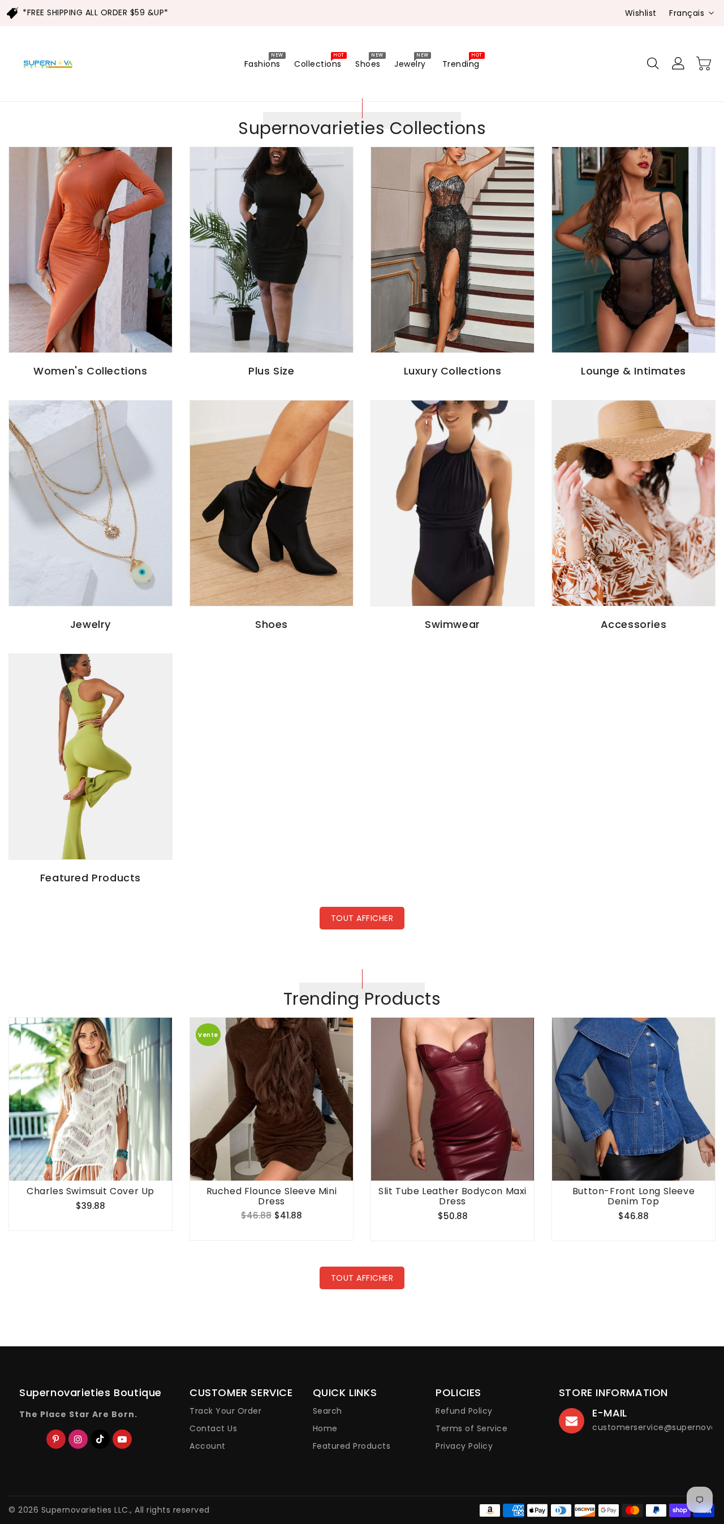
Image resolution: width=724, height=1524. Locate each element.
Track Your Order (225, 1411)
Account (207, 1446)
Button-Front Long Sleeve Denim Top (633, 1196)
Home (325, 1428)
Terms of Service (471, 1428)
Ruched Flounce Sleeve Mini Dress (271, 1196)
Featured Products (352, 1446)
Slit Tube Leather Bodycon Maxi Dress (452, 1196)
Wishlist (641, 13)
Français (686, 13)
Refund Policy (464, 1411)
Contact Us (213, 1428)
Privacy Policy (464, 1446)
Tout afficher (362, 918)
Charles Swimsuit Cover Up (90, 1191)
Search (327, 1411)
